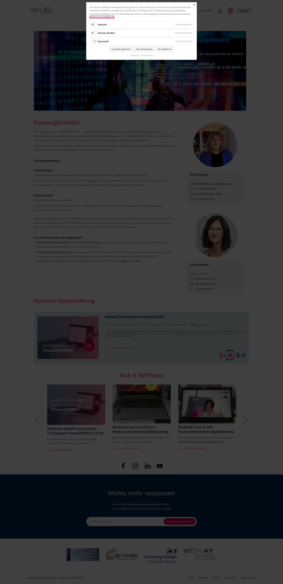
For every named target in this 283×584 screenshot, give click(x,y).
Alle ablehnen (165, 49)
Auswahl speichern (121, 49)
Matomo (102, 24)
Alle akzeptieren (144, 49)
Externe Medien (106, 32)
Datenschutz (147, 55)
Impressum (135, 55)
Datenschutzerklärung (102, 17)
